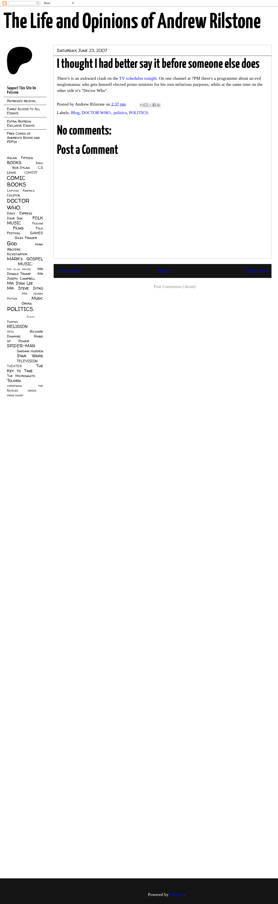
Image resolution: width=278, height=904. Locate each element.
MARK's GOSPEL (25, 259)
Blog (75, 112)
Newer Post (69, 271)
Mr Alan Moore (19, 269)
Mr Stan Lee (20, 283)
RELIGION (17, 326)
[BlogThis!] (146, 105)
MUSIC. (25, 264)
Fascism (37, 223)
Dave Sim (14, 218)
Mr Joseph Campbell (25, 276)
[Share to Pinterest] (158, 105)
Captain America (21, 190)
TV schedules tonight (138, 78)
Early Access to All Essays (23, 110)
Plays (30, 317)
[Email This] (142, 105)
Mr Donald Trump (25, 271)
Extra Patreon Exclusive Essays (21, 123)
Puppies (12, 322)
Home (163, 271)
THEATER (14, 366)
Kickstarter (17, 254)
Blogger (177, 894)
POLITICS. (139, 112)
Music (37, 298)
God (12, 243)
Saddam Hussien (30, 351)
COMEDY (30, 172)
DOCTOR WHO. (96, 112)
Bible (39, 163)
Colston (13, 195)
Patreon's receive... (22, 100)
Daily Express (19, 213)
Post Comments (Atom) (175, 286)
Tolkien (14, 380)
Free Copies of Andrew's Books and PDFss (23, 137)
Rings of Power (25, 338)
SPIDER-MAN (21, 346)
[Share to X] (150, 105)
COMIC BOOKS (16, 181)
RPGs (10, 332)
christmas (14, 386)
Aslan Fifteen (20, 157)
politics (120, 112)
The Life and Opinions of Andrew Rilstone (132, 22)
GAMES (36, 233)
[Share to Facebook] (154, 105)
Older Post (257, 271)
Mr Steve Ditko (25, 288)
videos (32, 390)
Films (18, 228)
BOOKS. (14, 162)
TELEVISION (27, 361)
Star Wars (30, 356)
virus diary (15, 395)
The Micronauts (21, 375)
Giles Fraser (26, 237)
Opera (27, 303)
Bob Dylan (21, 167)
